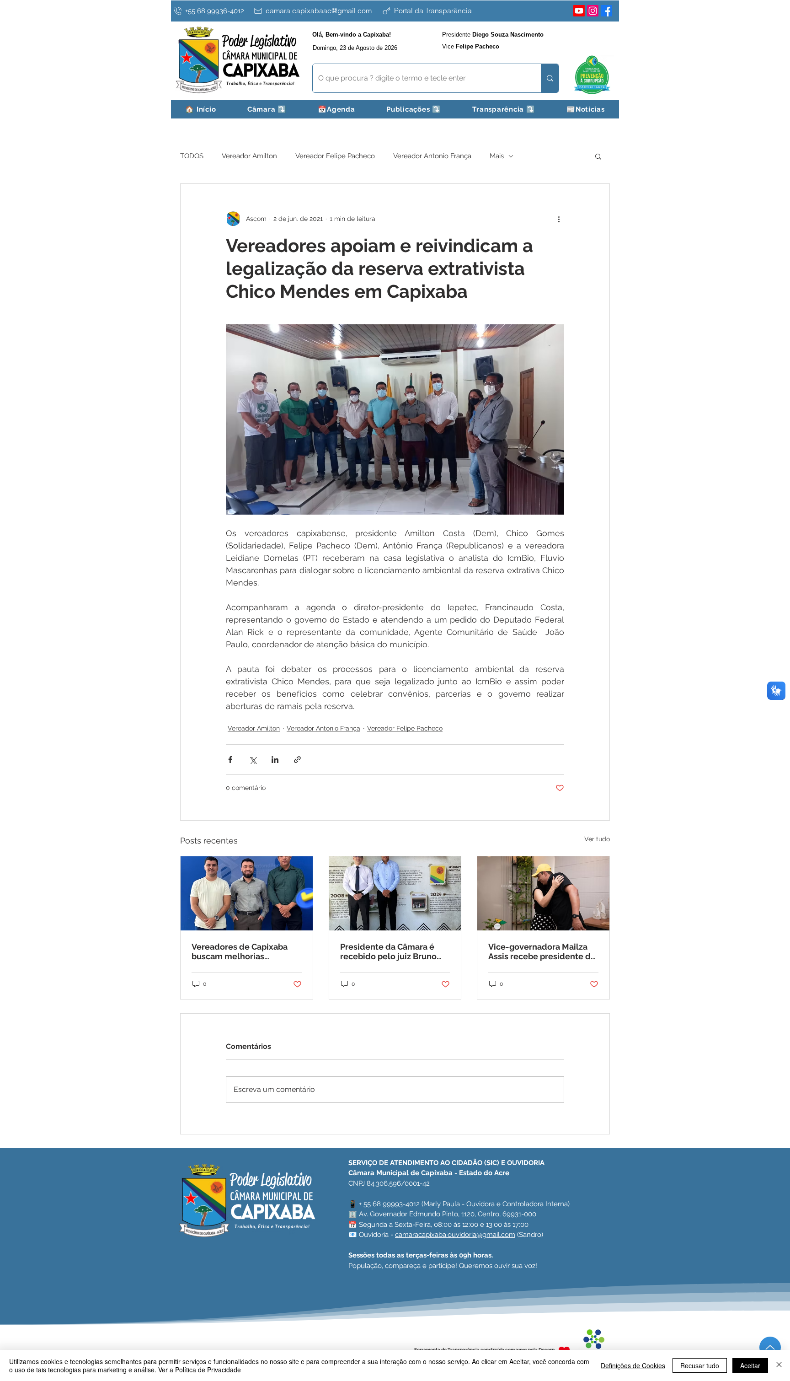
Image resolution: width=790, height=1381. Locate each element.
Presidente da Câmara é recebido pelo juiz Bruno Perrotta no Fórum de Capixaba (388, 951)
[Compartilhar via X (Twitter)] (252, 759)
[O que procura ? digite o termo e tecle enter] (550, 78)
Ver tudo (597, 839)
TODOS (191, 156)
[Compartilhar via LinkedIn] (275, 759)
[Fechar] (779, 1365)
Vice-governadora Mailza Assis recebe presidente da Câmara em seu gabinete (541, 951)
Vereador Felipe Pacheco (335, 156)
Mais (497, 156)
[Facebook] (606, 10)
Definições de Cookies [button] (633, 1365)
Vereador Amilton (249, 156)
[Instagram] (592, 10)
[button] (267, 109)
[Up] (770, 1347)
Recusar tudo (699, 1365)
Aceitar (750, 1365)
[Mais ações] (558, 218)
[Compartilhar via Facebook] (230, 759)
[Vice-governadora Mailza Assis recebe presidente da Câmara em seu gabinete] (543, 893)
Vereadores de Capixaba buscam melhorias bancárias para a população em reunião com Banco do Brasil (245, 951)
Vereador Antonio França (432, 156)
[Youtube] (579, 10)
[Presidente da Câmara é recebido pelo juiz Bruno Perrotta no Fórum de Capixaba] (395, 893)
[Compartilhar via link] (297, 759)
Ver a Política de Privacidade (199, 1369)
